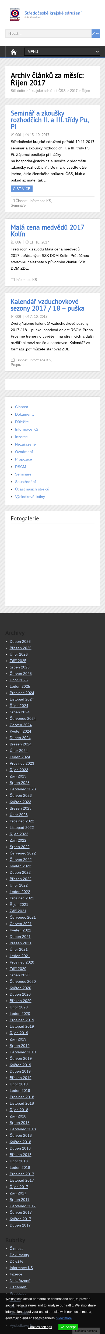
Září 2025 (18, 661)
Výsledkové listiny (30, 496)
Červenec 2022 (23, 853)
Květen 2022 (20, 866)
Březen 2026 (21, 648)
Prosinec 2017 (22, 1174)
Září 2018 (18, 1116)
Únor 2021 (19, 949)
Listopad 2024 (22, 699)
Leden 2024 (20, 757)
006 (18, 135)
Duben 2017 (20, 1225)
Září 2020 (18, 968)
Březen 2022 (21, 879)
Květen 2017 (20, 1219)
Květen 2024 (20, 731)
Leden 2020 (20, 1013)
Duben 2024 (20, 738)
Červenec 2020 (23, 981)
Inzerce (21, 437)
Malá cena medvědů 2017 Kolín (47, 230)
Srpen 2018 (20, 1122)
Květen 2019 (20, 1065)
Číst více (21, 189)
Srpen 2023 (20, 782)
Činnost (21, 201)
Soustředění (25, 482)
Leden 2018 (20, 1167)
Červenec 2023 (23, 789)
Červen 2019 (21, 1058)
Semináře (18, 205)
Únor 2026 (19, 654)
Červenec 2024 (23, 718)
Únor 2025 (19, 680)
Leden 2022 (20, 892)
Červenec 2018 (23, 1129)
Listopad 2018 (22, 1103)
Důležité (22, 422)
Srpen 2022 (20, 847)
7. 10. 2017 (38, 317)
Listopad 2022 (22, 827)
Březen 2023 (21, 808)
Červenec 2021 (23, 917)
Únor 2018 (19, 1161)
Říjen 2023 (19, 770)
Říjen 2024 (19, 705)
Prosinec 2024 (22, 693)
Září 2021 (18, 911)
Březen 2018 (21, 1155)
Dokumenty (24, 414)
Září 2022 (18, 840)
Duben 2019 (20, 1071)
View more (64, 1318)
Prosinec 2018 (22, 1097)
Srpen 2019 (20, 1045)
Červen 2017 (21, 1212)
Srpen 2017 (20, 1199)
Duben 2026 (20, 641)
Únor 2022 (19, 885)
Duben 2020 (20, 994)
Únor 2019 (19, 1084)
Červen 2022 (21, 859)
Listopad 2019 (22, 1026)
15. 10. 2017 (39, 135)
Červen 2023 (21, 795)
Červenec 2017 (23, 1206)
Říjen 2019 (19, 1033)
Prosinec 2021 (22, 898)
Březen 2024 (21, 744)
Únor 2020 (19, 1007)
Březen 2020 (21, 1001)
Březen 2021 (21, 943)
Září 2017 (18, 1193)
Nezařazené (25, 444)
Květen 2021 (20, 930)
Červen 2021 (21, 924)
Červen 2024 (21, 725)
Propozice (18, 365)
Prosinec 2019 (22, 1020)
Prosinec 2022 (22, 821)
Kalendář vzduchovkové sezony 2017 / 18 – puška (48, 304)
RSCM (20, 467)
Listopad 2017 (22, 1180)
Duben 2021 (20, 936)
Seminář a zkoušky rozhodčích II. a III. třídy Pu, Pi (49, 120)
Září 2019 (18, 1039)
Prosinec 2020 (22, 962)
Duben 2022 (20, 872)
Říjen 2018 (19, 1110)
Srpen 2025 (20, 667)
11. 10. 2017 (39, 242)
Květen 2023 (20, 802)
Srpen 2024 (20, 712)
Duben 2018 (20, 1148)
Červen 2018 (21, 1135)
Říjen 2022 (19, 834)
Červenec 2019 (23, 1052)
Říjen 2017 (19, 1187)
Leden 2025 (20, 686)
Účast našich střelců (32, 489)
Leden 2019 (20, 1090)
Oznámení (24, 452)
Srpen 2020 (20, 975)
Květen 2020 (20, 988)
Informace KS (40, 201)
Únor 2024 (19, 750)
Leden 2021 (20, 956)
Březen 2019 (21, 1078)
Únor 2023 (19, 815)
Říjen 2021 (19, 904)
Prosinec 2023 (22, 763)
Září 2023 (18, 776)
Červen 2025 (21, 673)
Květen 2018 (20, 1142)
